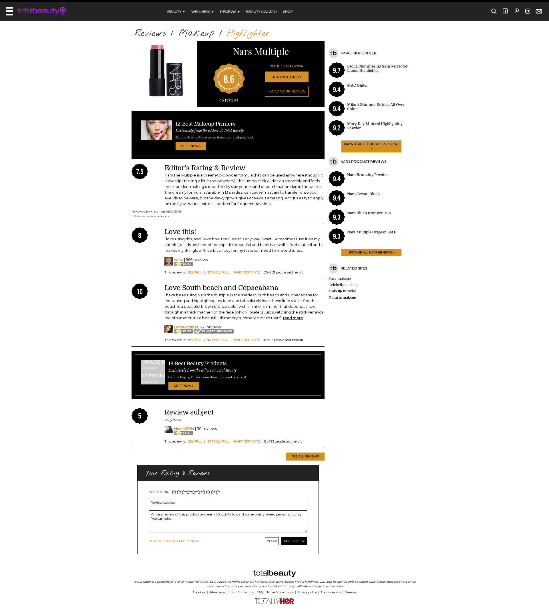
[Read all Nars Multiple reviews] (164, 97)
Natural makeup (342, 297)
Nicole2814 (184, 428)
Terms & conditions (280, 592)
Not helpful (217, 272)
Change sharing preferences (174, 541)
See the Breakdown (286, 66)
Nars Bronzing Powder (367, 174)
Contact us (245, 592)
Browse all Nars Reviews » (371, 252)
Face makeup (340, 278)
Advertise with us (221, 592)
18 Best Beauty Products (197, 363)
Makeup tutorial (342, 290)
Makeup (196, 33)
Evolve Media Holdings (191, 582)
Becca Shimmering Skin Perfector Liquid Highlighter (377, 68)
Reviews (150, 33)
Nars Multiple (261, 51)
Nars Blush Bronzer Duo (369, 213)
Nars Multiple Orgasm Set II (372, 232)
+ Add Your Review (286, 91)
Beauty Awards (261, 11)
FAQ (260, 592)
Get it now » (191, 146)
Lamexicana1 (186, 327)
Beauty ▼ (176, 11)
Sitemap (351, 592)
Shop (288, 11)
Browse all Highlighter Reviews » (371, 146)
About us (198, 592)
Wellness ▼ (202, 11)
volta (178, 259)
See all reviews (305, 456)
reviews (228, 100)
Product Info (287, 77)
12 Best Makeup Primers (206, 124)
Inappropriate (246, 272)
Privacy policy (307, 592)
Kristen (155, 211)
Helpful (194, 272)
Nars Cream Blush (363, 194)
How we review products (151, 216)
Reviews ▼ (230, 11)
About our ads (331, 592)
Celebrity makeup (344, 284)
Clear (272, 541)
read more (293, 318)
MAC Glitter (357, 85)
